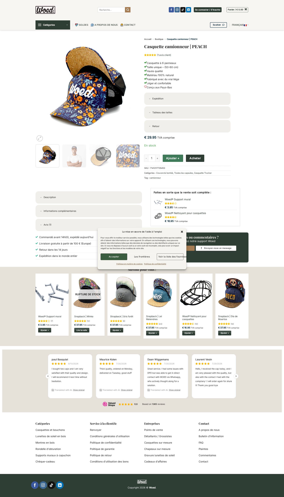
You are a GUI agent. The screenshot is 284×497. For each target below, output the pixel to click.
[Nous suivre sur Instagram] (177, 9)
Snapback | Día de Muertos (228, 318)
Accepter (114, 256)
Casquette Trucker (203, 173)
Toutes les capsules (183, 173)
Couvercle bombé (164, 173)
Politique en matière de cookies (129, 264)
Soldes (83, 24)
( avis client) (164, 55)
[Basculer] (149, 99)
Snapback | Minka (83, 316)
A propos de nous (106, 24)
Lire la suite (81, 330)
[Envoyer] (127, 9)
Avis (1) (47, 224)
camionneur (155, 178)
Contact (129, 24)
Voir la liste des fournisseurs (170, 256)
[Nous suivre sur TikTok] (182, 9)
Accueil (147, 39)
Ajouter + (172, 158)
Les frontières (142, 256)
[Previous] (41, 90)
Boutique (159, 39)
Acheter (195, 158)
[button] (181, 231)
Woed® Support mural (49, 316)
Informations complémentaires (60, 211)
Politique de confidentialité (155, 264)
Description (50, 197)
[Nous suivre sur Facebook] (171, 9)
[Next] (134, 90)
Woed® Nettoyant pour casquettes (194, 318)
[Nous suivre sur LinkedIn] (188, 9)
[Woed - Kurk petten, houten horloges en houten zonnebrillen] (45, 9)
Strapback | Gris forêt (121, 316)
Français (238, 24)
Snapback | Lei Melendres (154, 318)
